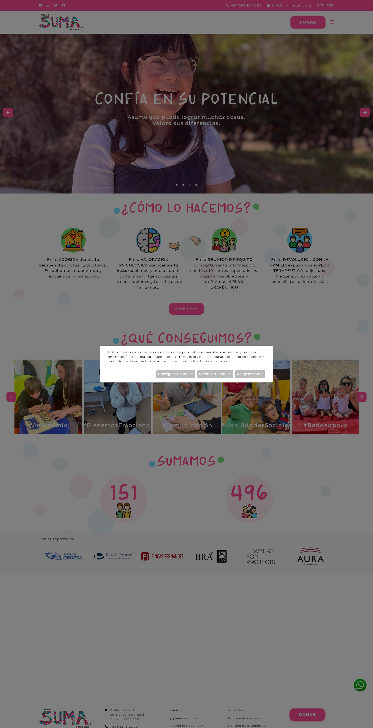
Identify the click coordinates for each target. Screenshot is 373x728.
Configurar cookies (175, 374)
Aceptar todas (250, 374)
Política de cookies (210, 361)
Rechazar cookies (215, 374)
